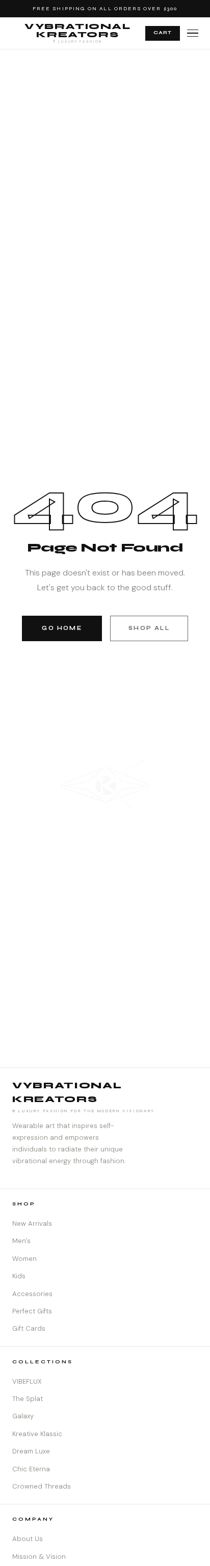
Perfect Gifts (32, 1311)
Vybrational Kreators (77, 32)
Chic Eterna (31, 1469)
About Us (27, 1538)
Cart (162, 33)
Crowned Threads (41, 1486)
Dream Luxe (31, 1451)
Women (24, 1258)
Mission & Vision (39, 1556)
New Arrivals (32, 1223)
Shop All (148, 628)
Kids (18, 1276)
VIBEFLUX (27, 1381)
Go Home (62, 628)
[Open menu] (192, 33)
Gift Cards (28, 1328)
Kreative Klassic (37, 1434)
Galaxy (23, 1416)
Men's (21, 1241)
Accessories (32, 1293)
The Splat (27, 1398)
